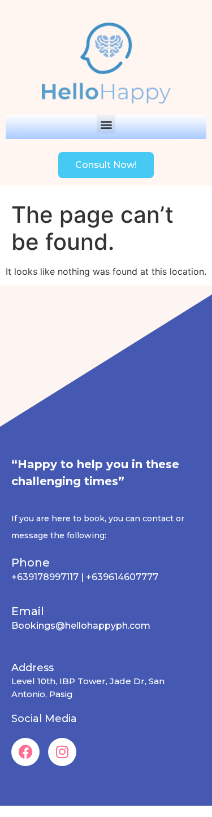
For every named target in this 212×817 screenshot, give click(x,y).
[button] (106, 124)
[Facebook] (25, 752)
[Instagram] (62, 752)
